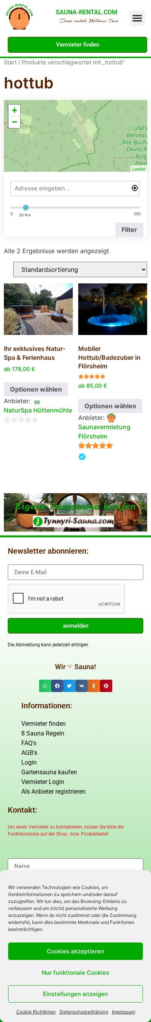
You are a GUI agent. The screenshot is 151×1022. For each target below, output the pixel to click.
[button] (138, 18)
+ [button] (14, 110)
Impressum (123, 1012)
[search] (74, 188)
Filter (129, 229)
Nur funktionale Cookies (75, 972)
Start (10, 62)
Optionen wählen (36, 389)
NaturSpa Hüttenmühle (38, 410)
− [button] (14, 122)
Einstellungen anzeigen (75, 994)
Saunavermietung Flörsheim (104, 431)
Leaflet (138, 169)
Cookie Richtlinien (36, 1012)
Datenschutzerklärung (84, 1012)
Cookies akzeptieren (75, 951)
